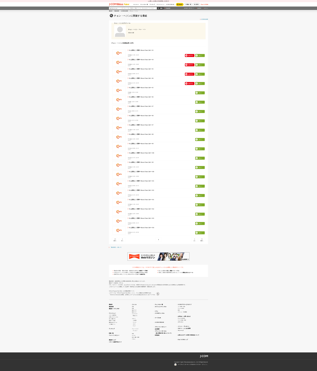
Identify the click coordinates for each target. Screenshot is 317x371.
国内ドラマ (134, 311)
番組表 (110, 11)
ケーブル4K (158, 317)
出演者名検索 (124, 11)
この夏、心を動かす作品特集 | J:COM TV (158, 1)
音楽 (133, 333)
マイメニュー (160, 4)
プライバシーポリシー (160, 326)
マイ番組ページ (112, 324)
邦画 (133, 308)
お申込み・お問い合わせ (184, 316)
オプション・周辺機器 (182, 311)
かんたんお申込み (181, 318)
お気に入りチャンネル (142, 272)
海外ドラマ (134, 310)
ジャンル (135, 4)
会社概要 (157, 329)
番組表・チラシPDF (114, 308)
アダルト (134, 339)
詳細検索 (168, 8)
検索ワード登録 (143, 270)
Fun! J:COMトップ (183, 339)
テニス (134, 325)
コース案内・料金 (181, 306)
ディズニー (135, 330)
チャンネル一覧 (144, 4)
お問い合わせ (180, 321)
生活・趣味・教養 (135, 337)
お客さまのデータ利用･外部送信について (188, 335)
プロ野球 (134, 320)
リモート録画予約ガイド (115, 342)
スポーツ (134, 318)
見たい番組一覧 (112, 318)
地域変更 (199, 8)
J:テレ (156, 311)
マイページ (181, 330)
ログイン (206, 8)
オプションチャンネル (160, 306)
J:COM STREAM (170, 4)
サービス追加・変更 (182, 320)
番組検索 (116, 11)
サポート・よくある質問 (184, 328)
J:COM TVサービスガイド (185, 304)
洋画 (133, 306)
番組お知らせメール (188, 272)
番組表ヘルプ (112, 340)
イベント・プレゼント (183, 326)
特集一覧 (111, 333)
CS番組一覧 (188, 4)
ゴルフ (134, 324)
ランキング (152, 4)
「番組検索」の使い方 (115, 247)
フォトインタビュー (114, 335)
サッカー (134, 322)
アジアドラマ (134, 313)
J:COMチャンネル (159, 313)
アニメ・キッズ (135, 328)
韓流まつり (135, 315)
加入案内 (196, 4)
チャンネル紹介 (181, 308)
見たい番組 (169, 270)
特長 (179, 310)
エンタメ (134, 335)
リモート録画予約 (140, 274)
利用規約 (157, 335)
